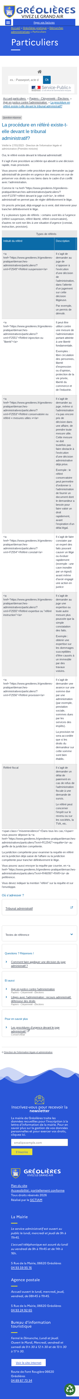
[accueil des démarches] (39, 71)
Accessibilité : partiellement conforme (37, 1190)
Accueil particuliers (14, 98)
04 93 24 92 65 (21, 1310)
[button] (8, 22)
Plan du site (19, 1185)
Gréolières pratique (35, 27)
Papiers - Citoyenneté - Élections (49, 98)
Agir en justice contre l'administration (25, 102)
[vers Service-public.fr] (51, 88)
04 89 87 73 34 (21, 1380)
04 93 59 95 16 (21, 1267)
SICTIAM (36, 1200)
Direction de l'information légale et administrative (28, 1052)
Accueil (15, 27)
